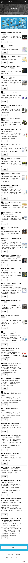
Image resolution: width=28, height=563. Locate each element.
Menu (26, 2)
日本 (25, 561)
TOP (13, 547)
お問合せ (21, 557)
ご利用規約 (7, 557)
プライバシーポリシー (14, 557)
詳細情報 (5, 42)
